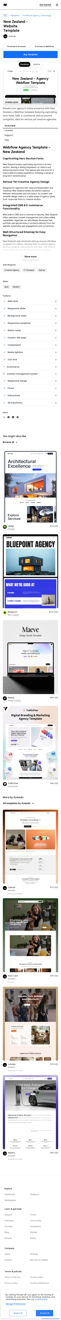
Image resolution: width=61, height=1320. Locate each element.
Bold (6, 287)
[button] (57, 5)
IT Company (29, 270)
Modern (16, 287)
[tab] (30, 126)
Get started (45, 4)
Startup (42, 270)
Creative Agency (12, 270)
